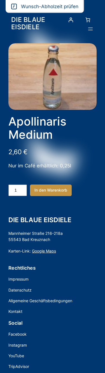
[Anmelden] (71, 20)
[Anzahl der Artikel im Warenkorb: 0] (88, 20)
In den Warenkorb (50, 190)
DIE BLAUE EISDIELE (28, 23)
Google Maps (44, 251)
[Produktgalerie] (52, 76)
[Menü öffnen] (90, 29)
